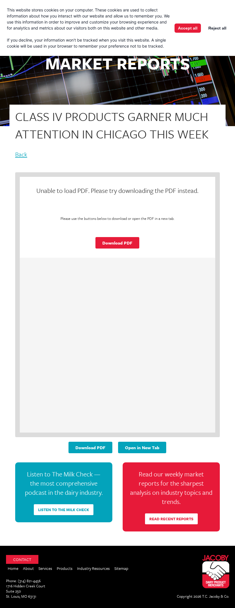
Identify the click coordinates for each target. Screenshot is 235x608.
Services (45, 568)
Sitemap (121, 568)
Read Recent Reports (171, 519)
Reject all (217, 28)
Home (13, 568)
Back (21, 155)
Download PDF (117, 243)
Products (65, 568)
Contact (22, 559)
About (28, 568)
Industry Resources (93, 568)
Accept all (187, 28)
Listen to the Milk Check (63, 510)
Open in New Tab (142, 447)
